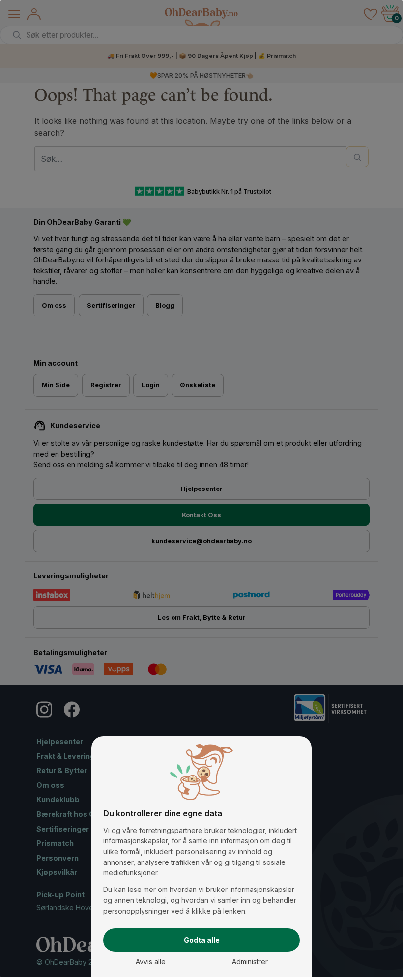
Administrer (250, 961)
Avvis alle (151, 961)
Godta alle (202, 940)
